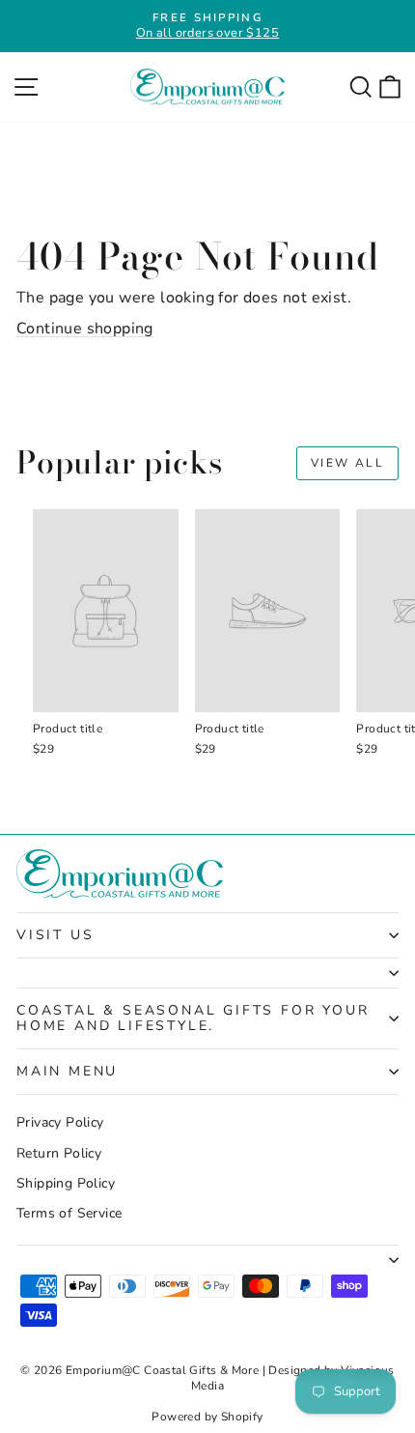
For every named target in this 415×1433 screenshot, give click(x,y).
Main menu (67, 1071)
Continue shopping (84, 328)
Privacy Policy (60, 1122)
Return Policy (58, 1153)
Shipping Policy (65, 1183)
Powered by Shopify (207, 1416)
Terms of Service (69, 1213)
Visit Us (55, 935)
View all (347, 463)
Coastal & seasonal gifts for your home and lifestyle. (192, 1018)
